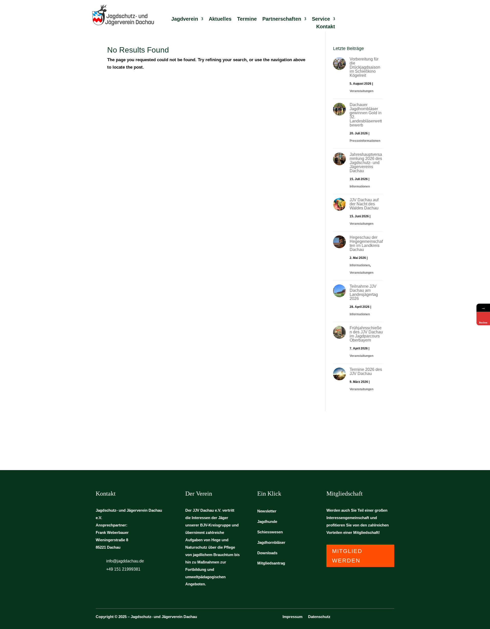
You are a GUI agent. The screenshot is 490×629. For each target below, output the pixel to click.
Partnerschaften (281, 19)
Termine (247, 19)
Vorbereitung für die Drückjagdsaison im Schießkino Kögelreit (365, 67)
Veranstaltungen (361, 91)
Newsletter (266, 511)
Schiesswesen (270, 532)
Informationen (360, 186)
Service (321, 19)
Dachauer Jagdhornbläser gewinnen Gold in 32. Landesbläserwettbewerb (366, 115)
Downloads (267, 553)
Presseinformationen (365, 141)
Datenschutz (319, 617)
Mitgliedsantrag (271, 563)
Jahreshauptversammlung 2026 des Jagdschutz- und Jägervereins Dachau (366, 162)
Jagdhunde (267, 521)
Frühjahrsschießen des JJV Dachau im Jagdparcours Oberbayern (366, 334)
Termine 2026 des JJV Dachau (366, 371)
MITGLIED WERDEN (347, 556)
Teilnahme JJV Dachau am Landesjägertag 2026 (364, 292)
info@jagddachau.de (125, 561)
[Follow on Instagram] (391, 618)
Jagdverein (184, 19)
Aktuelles (220, 19)
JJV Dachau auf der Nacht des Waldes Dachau (364, 204)
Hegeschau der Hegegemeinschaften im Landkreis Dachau (366, 243)
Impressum (292, 617)
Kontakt (325, 27)
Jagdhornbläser (271, 542)
